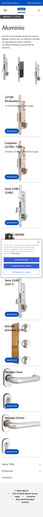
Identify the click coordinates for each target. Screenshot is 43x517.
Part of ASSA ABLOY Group (25, 493)
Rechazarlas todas (21, 260)
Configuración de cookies (21, 272)
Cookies (25, 502)
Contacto (7, 477)
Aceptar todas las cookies (21, 266)
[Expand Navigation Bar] (5, 10)
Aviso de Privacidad (25, 499)
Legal (17, 496)
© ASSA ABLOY (21, 490)
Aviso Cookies (15, 253)
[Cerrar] (38, 242)
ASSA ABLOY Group (9, 3)
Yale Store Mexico (34, 3)
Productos (7, 17)
